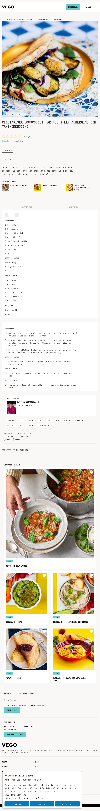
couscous (30, 420)
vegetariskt (11, 425)
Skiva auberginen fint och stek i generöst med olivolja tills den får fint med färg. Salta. (41, 362)
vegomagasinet (44, 425)
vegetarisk (79, 420)
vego (21, 425)
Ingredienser (26, 206)
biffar (20, 420)
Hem (3, 19)
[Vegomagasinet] (8, 7)
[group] (17, 187)
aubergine (11, 420)
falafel (40, 420)
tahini (49, 420)
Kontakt (38, 766)
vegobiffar (31, 425)
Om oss (37, 761)
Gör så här (74, 206)
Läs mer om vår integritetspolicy (24, 797)
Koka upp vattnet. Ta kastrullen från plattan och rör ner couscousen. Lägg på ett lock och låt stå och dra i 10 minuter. (42, 334)
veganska (67, 420)
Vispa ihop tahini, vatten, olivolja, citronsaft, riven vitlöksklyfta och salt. (40, 374)
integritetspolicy (38, 705)
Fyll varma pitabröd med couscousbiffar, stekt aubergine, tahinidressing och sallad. (42, 385)
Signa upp (12, 709)
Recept (4, 761)
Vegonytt (5, 766)
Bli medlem (6, 141)
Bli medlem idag (15, 734)
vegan (58, 420)
